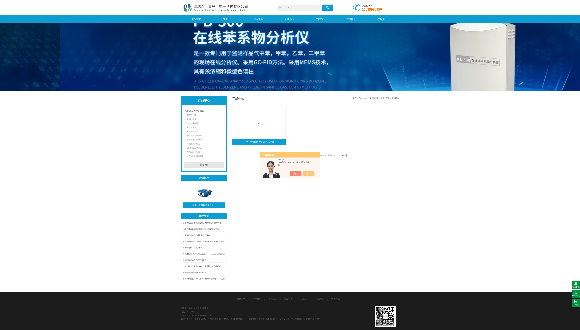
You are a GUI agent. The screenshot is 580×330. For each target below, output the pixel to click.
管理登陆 (252, 319)
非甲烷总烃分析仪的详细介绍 (194, 272)
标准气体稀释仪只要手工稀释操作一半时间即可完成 (203, 241)
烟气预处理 (191, 115)
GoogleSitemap (281, 319)
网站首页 (196, 19)
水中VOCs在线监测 (195, 156)
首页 (355, 98)
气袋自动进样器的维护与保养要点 (196, 235)
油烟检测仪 (191, 119)
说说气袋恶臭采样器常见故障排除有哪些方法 (201, 229)
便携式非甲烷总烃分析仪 (204, 205)
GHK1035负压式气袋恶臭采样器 (259, 142)
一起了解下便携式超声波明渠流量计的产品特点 (202, 266)
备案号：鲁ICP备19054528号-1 (235, 319)
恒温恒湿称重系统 (194, 136)
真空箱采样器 (192, 123)
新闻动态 (289, 19)
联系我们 (382, 19)
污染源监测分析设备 (194, 111)
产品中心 (258, 19)
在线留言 (351, 19)
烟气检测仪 (191, 127)
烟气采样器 (191, 131)
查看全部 (204, 165)
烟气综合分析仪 (193, 152)
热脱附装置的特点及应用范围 (194, 260)
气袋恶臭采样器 (193, 144)
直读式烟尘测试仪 (194, 148)
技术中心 (320, 19)
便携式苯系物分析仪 (195, 140)
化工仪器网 (270, 319)
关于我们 (227, 19)
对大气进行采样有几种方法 (194, 248)
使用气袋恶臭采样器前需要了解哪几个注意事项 (202, 223)
